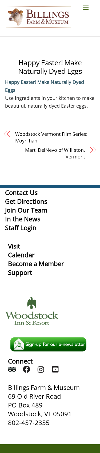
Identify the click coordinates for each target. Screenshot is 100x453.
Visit (14, 246)
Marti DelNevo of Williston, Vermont (55, 153)
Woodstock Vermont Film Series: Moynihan (51, 137)
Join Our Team (26, 210)
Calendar (21, 254)
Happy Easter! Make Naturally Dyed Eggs (50, 67)
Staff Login (21, 227)
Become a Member (36, 263)
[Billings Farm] (38, 25)
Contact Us (21, 192)
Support (20, 272)
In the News (22, 218)
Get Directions (26, 201)
